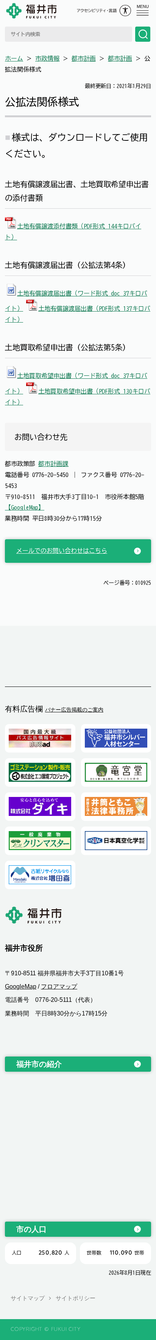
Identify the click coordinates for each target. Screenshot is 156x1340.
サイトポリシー (75, 1298)
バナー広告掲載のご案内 (74, 710)
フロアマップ (59, 986)
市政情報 (47, 58)
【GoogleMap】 (24, 507)
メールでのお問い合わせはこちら (61, 551)
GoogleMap (20, 986)
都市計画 (84, 58)
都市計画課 (53, 464)
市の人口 (31, 1229)
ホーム (14, 58)
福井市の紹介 (39, 1064)
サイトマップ (28, 1298)
